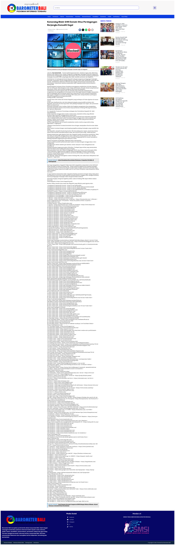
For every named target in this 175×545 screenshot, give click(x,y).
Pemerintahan (69, 16)
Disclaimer (36, 542)
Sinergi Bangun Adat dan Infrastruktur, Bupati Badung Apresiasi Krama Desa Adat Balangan (121, 87)
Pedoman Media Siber (18, 542)
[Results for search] (96, 10)
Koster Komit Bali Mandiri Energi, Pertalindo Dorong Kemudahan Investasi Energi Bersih (122, 40)
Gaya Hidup (124, 16)
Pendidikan (95, 16)
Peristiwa (77, 16)
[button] (154, 7)
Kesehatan (103, 16)
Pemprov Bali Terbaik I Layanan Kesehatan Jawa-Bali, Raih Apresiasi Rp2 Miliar (121, 27)
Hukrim (62, 16)
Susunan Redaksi (8, 542)
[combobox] (96, 8)
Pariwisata (55, 16)
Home (49, 16)
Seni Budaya (116, 16)
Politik (109, 16)
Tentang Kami (28, 542)
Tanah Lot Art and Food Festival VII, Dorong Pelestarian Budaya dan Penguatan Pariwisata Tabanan (121, 71)
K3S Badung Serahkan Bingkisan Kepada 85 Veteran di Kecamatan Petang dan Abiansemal (121, 102)
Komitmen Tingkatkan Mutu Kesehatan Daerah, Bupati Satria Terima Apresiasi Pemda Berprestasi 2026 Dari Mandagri (121, 55)
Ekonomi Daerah (86, 16)
